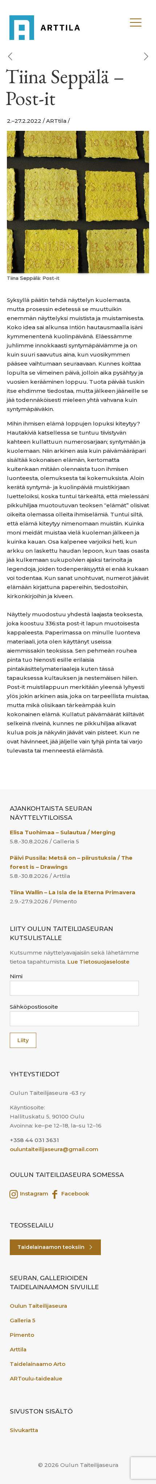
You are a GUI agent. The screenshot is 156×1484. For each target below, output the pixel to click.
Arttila (18, 1349)
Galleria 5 (22, 1320)
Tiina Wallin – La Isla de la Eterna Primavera (72, 892)
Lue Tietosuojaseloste (98, 961)
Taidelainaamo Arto (37, 1363)
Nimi (16, 976)
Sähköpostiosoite (34, 1006)
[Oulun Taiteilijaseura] (51, 24)
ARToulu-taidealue (36, 1378)
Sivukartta (24, 1430)
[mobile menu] (142, 19)
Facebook (74, 1193)
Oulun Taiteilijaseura (38, 1305)
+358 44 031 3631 (34, 1140)
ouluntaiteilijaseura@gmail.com (54, 1149)
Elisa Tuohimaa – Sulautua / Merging (62, 832)
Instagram (33, 1193)
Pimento (22, 1334)
